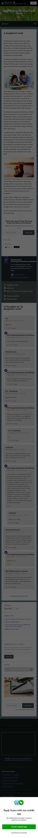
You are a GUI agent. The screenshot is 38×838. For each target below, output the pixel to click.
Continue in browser (19, 833)
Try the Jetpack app (19, 827)
